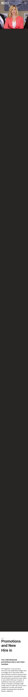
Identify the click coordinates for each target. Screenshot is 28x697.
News (2, 638)
